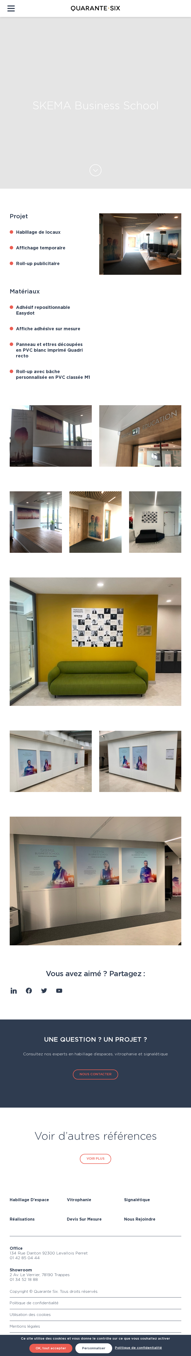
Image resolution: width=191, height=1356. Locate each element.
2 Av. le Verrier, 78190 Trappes (40, 1275)
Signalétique (137, 1200)
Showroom (21, 1270)
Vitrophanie (79, 1200)
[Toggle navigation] (11, 8)
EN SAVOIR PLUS (95, 170)
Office (16, 1248)
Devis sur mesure (84, 1219)
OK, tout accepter (51, 1348)
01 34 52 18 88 (24, 1280)
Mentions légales (25, 1326)
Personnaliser (93, 1348)
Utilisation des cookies (30, 1314)
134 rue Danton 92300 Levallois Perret (49, 1253)
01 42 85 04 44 (25, 1258)
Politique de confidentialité (34, 1303)
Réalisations (22, 1219)
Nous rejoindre (139, 1219)
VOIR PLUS (95, 1158)
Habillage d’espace (29, 1200)
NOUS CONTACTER (95, 1074)
